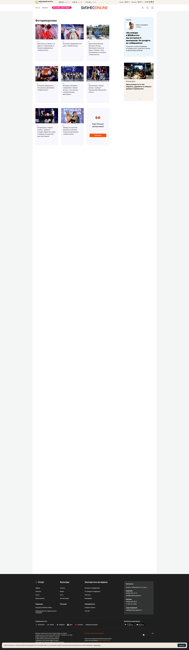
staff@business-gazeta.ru (134, 610)
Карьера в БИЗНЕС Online (43, 607)
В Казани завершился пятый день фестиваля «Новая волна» (45, 88)
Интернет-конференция (92, 588)
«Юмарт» (139, 27)
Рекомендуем (130, 81)
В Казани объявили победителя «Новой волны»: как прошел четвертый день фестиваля (70, 90)
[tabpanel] (139, 36)
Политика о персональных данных (94, 633)
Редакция (39, 604)
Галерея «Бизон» (90, 607)
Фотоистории (64, 598)
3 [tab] (139, 54)
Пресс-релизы (39, 598)
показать (97, 135)
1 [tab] (137, 54)
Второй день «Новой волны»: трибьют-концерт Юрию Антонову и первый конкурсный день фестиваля (46, 132)
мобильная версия (92, 624)
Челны (121, 2)
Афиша (37, 588)
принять (181, 645)
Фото (61, 595)
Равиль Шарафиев (142, 25)
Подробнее (97, 645)
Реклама (63, 604)
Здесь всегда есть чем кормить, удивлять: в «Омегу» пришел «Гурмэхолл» (138, 86)
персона (128, 20)
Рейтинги (88, 595)
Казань (37, 7)
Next (151, 54)
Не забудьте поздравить (92, 591)
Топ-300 (87, 611)
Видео (62, 591)
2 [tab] (138, 54)
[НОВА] (62, 8)
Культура (64, 582)
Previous (127, 54)
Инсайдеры (88, 598)
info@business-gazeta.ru (133, 595)
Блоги (37, 595)
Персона (38, 591)
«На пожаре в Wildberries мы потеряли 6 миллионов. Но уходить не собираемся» (138, 37)
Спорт (41, 582)
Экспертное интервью (96, 582)
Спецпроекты (90, 604)
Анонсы (62, 588)
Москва (134, 2)
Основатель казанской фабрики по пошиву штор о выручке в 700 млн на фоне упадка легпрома (138, 48)
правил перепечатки (104, 640)
